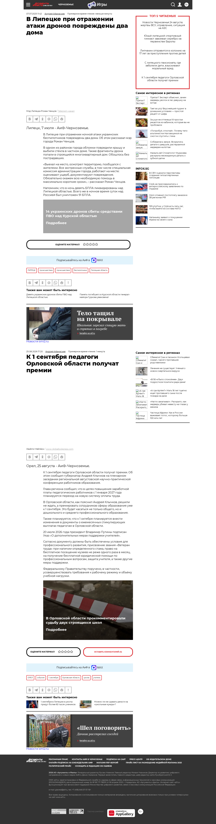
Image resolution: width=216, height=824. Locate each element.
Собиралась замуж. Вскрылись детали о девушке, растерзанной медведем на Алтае (167, 144)
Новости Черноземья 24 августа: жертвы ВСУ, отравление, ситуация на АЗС (163, 25)
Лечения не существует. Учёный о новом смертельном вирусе (167, 369)
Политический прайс (60, 766)
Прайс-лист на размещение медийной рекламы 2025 (154, 763)
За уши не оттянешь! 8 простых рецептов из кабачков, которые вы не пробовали (170, 122)
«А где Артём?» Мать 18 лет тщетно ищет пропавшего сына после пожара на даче (168, 393)
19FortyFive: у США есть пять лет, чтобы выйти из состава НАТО (166, 207)
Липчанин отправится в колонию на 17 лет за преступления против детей (162, 52)
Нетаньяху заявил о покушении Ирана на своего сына (165, 218)
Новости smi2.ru (37, 341)
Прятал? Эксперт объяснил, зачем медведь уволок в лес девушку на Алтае (168, 100)
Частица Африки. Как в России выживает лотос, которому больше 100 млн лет (168, 415)
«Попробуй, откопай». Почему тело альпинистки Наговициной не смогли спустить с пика (168, 133)
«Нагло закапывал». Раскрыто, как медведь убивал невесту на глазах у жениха (169, 404)
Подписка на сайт (116, 759)
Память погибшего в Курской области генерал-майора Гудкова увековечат (105, 295)
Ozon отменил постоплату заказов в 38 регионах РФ (168, 196)
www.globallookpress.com (59, 449)
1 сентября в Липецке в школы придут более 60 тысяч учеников (58, 703)
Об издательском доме (158, 759)
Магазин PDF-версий (107, 763)
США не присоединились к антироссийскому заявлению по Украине (166, 186)
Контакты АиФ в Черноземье (87, 759)
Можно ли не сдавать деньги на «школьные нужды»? (111, 703)
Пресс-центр (135, 759)
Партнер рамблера (95, 811)
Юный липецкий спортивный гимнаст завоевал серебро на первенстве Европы (162, 38)
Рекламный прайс (58, 759)
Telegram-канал (66, 111)
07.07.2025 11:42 (34, 13)
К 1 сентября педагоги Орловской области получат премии (163, 79)
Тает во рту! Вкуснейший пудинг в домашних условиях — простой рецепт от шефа (168, 111)
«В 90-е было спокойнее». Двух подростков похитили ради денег (168, 380)
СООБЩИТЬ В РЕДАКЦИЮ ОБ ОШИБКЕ (93, 766)
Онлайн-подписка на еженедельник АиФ (71, 763)
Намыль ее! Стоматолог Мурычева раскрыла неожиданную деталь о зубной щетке (168, 156)
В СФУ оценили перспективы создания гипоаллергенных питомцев (164, 175)
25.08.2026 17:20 (34, 351)
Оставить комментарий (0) (108, 652)
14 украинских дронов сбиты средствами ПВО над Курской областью (84, 213)
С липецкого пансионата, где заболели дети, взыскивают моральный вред (163, 65)
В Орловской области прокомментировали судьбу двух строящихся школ (85, 620)
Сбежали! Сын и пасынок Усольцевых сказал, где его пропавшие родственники (170, 360)
